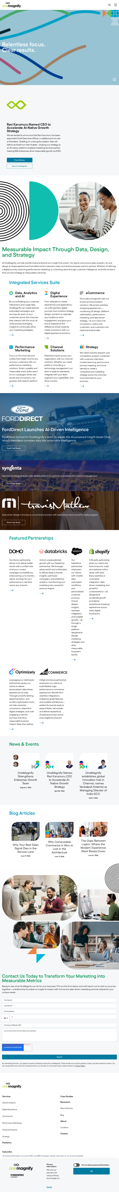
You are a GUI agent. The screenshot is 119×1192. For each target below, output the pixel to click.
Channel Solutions (9, 1130)
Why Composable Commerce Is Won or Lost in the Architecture (59, 847)
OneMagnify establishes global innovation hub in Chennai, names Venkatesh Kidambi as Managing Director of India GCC (93, 783)
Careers (64, 1134)
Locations (64, 1127)
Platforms (7, 1143)
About (63, 1121)
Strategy (6, 1136)
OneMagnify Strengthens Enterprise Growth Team (25, 778)
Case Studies (66, 1096)
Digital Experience (9, 1109)
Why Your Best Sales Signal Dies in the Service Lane (26, 848)
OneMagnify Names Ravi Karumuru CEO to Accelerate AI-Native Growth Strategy (59, 779)
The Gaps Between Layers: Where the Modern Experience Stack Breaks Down (93, 846)
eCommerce (7, 1116)
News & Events (66, 1108)
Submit (59, 1057)
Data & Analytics (9, 1103)
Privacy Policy (80, 1066)
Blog (62, 1115)
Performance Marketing (12, 1123)
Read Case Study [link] (13, 448)
